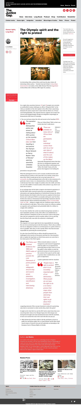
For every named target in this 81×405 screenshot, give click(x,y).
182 (46, 105)
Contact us (8, 389)
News (21, 17)
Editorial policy (9, 391)
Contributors (61, 17)
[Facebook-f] (71, 401)
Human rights (21, 20)
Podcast (47, 17)
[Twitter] (74, 401)
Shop (53, 17)
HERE (57, 119)
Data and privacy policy (11, 393)
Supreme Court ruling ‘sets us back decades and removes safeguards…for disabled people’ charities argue (47, 374)
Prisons (67, 20)
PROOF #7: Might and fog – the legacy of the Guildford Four (28, 371)
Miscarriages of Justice (50, 20)
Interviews (28, 17)
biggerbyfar (54, 86)
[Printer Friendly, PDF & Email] (21, 332)
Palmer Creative (51, 403)
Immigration (30, 20)
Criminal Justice (10, 20)
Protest (73, 20)
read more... (71, 33)
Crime (31, 391)
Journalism (38, 20)
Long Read (9, 32)
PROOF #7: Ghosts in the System (65, 370)
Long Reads (38, 17)
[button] (73, 10)
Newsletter (71, 17)
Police (61, 20)
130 (41, 105)
